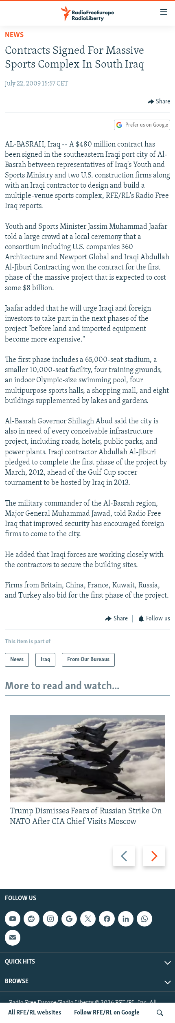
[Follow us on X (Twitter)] (88, 919)
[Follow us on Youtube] (12, 919)
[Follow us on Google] (69, 919)
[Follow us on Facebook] (106, 919)
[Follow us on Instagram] (50, 919)
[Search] (160, 1013)
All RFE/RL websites (34, 1013)
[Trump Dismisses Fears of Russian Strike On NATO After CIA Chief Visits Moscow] (87, 758)
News (14, 35)
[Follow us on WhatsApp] (144, 919)
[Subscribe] (12, 938)
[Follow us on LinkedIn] (125, 919)
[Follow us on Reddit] (31, 919)
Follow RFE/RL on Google (107, 1013)
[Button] (159, 101)
